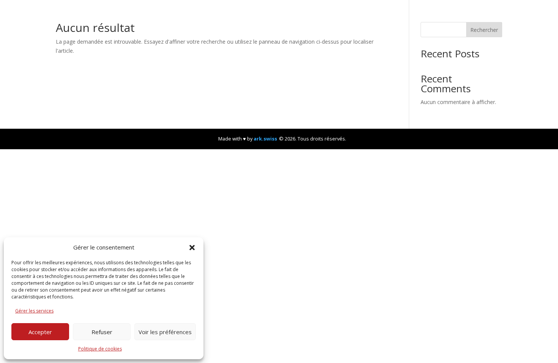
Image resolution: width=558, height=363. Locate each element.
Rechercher (484, 29)
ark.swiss (265, 138)
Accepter (40, 332)
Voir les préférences (165, 332)
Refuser (101, 332)
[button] (192, 247)
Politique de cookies (100, 349)
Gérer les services (34, 311)
